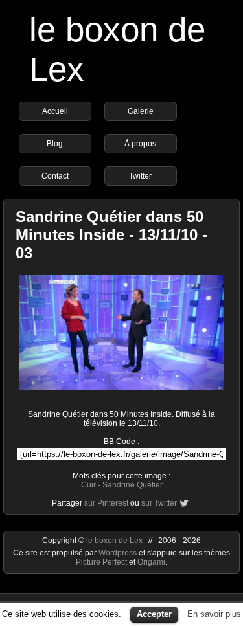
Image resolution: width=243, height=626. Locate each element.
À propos (140, 143)
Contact (55, 176)
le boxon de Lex (114, 540)
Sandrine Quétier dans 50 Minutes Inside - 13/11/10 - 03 (111, 235)
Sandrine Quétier (132, 484)
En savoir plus (214, 614)
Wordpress (118, 552)
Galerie (141, 111)
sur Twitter (159, 503)
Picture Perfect (101, 561)
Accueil (55, 111)
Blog (55, 143)
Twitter (140, 176)
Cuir (88, 484)
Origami (151, 561)
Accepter (154, 614)
